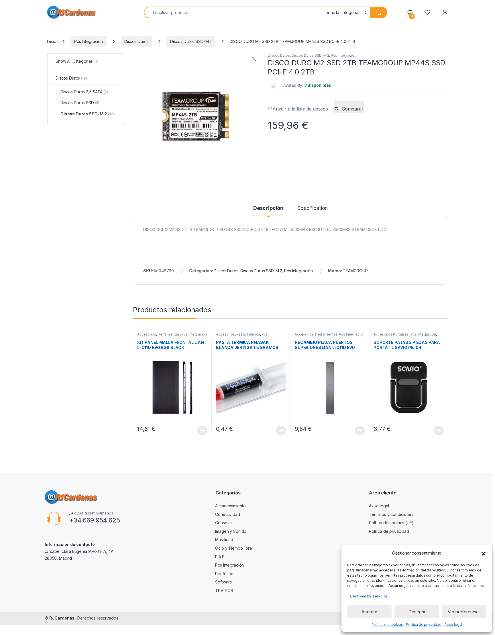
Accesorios (146, 334)
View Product (200, 430)
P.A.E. (220, 556)
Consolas (223, 522)
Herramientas (169, 334)
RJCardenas (62, 618)
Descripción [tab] (268, 208)
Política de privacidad (423, 624)
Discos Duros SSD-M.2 (191, 41)
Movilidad (224, 539)
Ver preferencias (464, 611)
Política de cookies (387, 624)
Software (223, 581)
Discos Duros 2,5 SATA (84, 91)
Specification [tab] (312, 208)
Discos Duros (136, 41)
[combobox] (232, 12)
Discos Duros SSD (79, 102)
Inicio (51, 41)
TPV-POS (224, 590)
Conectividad (227, 514)
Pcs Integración (88, 41)
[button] (483, 553)
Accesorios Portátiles (391, 334)
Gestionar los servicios (369, 596)
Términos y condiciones (391, 514)
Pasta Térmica (248, 334)
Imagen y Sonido (230, 531)
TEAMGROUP (355, 270)
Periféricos (225, 573)
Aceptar (369, 611)
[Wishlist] (427, 12)
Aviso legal (453, 624)
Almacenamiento (230, 505)
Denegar (416, 611)
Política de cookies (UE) (391, 522)
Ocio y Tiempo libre (233, 548)
